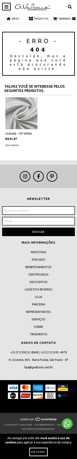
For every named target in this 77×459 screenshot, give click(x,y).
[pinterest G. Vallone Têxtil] (52, 176)
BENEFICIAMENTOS (38, 267)
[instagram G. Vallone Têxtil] (25, 176)
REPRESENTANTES (38, 312)
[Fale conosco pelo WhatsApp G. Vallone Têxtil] (67, 423)
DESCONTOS (38, 282)
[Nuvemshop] (38, 420)
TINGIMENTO (38, 334)
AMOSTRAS (38, 252)
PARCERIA (38, 304)
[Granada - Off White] (21, 113)
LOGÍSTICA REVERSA (38, 289)
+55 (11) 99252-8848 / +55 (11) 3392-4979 (38, 352)
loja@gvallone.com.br (38, 367)
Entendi (38, 451)
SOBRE (38, 326)
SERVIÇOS (38, 319)
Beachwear (12, 145)
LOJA (38, 297)
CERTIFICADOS (38, 274)
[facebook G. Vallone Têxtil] (38, 176)
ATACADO (38, 259)
